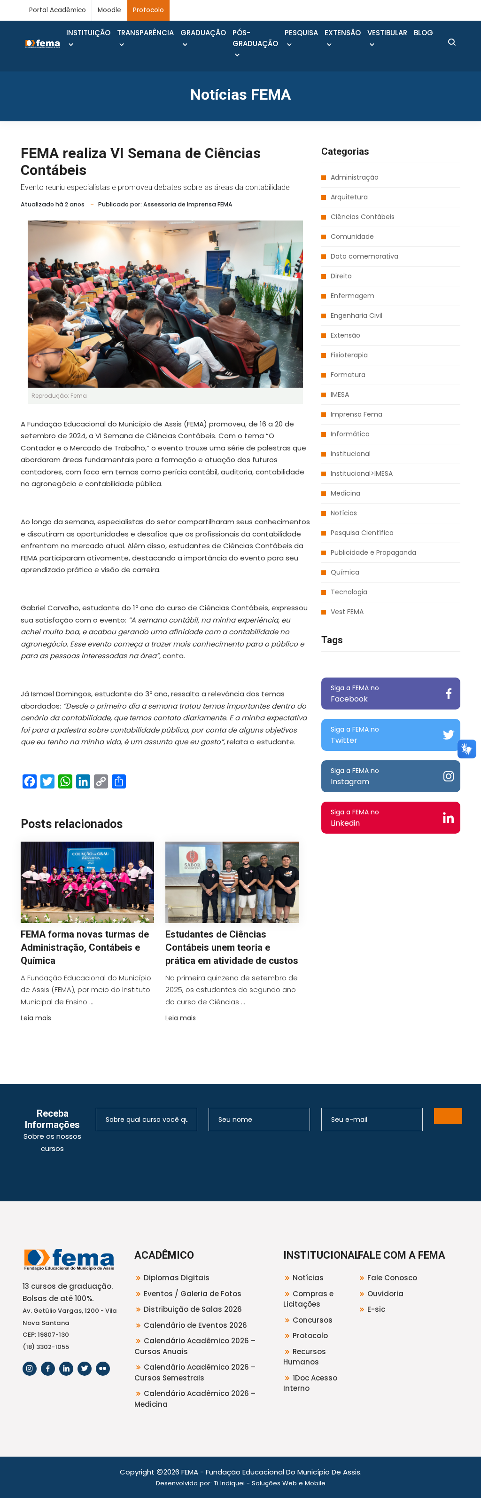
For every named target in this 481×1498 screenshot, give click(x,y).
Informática (350, 434)
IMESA (340, 394)
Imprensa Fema (356, 414)
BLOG (423, 33)
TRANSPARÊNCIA (145, 33)
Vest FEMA (347, 611)
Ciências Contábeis (363, 216)
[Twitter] (85, 1369)
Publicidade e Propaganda (373, 552)
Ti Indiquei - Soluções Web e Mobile (270, 1483)
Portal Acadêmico (57, 10)
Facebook (355, 693)
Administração (355, 177)
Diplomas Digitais (176, 1278)
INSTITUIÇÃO (88, 33)
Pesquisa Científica (362, 532)
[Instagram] (30, 1369)
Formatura (348, 374)
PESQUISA (301, 33)
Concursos (313, 1320)
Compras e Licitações (308, 1299)
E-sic (376, 1309)
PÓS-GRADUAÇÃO (255, 38)
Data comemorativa (364, 256)
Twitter (355, 735)
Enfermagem (352, 295)
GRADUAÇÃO (203, 33)
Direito (341, 276)
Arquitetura (349, 197)
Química (345, 572)
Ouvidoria (385, 1294)
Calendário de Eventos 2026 (195, 1325)
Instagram (355, 776)
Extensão (345, 335)
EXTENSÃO (343, 33)
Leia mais (36, 1018)
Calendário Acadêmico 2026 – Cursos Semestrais (195, 1372)
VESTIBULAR (387, 33)
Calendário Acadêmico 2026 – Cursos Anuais (195, 1346)
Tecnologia (349, 592)
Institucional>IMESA (362, 473)
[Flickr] (103, 1369)
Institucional (351, 453)
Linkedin (355, 817)
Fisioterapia (349, 355)
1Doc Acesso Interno (310, 1383)
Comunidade (352, 236)
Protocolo (148, 10)
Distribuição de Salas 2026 (193, 1309)
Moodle (109, 10)
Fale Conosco (392, 1278)
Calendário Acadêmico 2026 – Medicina (195, 1398)
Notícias (344, 513)
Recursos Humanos (304, 1357)
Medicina (345, 493)
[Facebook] (48, 1369)
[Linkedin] (66, 1369)
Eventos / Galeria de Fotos (192, 1294)
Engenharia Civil (356, 315)
